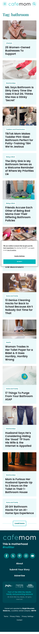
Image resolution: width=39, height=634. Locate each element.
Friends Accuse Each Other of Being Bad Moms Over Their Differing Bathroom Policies (18, 214)
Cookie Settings (19, 256)
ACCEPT (19, 261)
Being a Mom (10, 157)
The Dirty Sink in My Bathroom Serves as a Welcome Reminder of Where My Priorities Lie (19, 167)
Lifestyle (9, 43)
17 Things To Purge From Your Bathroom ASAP (19, 396)
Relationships (11, 83)
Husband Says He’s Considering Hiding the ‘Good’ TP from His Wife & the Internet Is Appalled (18, 439)
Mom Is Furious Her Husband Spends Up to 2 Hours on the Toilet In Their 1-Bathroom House (18, 485)
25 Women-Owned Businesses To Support (17, 51)
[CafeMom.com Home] (19, 4)
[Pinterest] (19, 555)
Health (8, 342)
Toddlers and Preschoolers (15, 129)
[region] (19, 253)
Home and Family (12, 296)
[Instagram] (26, 555)
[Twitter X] (13, 555)
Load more (19, 523)
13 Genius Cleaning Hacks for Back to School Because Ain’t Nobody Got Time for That (19, 306)
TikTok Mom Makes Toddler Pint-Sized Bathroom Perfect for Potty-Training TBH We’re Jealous (19, 140)
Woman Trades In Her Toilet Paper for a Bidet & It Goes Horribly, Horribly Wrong (19, 353)
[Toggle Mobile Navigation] (4, 3)
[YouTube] (32, 555)
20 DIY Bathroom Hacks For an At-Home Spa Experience (19, 510)
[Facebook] (6, 555)
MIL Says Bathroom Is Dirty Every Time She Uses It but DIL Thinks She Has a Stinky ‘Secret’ (19, 94)
